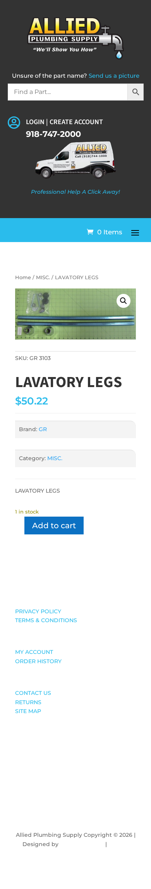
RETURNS (28, 702)
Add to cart (54, 525)
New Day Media (82, 844)
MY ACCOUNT (34, 651)
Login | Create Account (64, 122)
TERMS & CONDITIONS (46, 620)
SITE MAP (28, 711)
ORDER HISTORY (38, 661)
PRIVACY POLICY (38, 611)
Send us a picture (114, 75)
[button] (123, 301)
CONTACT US (33, 692)
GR (43, 429)
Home (23, 277)
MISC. (43, 277)
